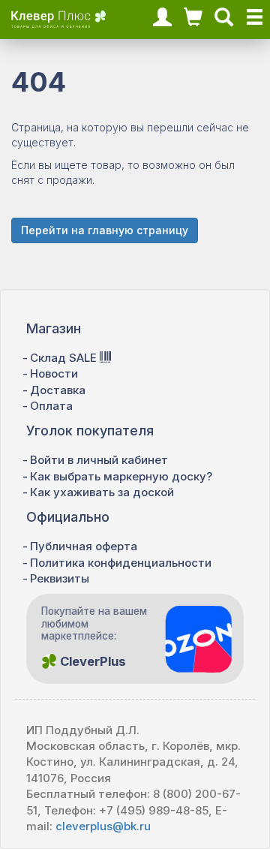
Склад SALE (65, 358)
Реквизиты (59, 578)
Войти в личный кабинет (99, 460)
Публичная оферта (83, 546)
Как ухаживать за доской (102, 492)
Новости (54, 373)
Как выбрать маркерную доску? (121, 476)
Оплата (51, 406)
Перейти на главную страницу (104, 230)
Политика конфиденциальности (121, 562)
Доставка (58, 390)
